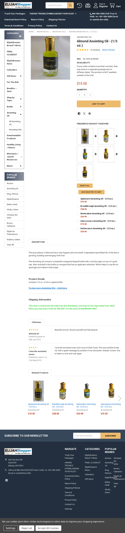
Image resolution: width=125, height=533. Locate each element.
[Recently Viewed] (80, 5)
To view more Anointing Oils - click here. (48, 288)
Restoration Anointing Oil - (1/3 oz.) (97, 213)
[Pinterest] (89, 113)
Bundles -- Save (12, 90)
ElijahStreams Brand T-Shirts (14, 44)
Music (10, 166)
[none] (50, 58)
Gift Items (11, 76)
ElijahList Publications (12, 233)
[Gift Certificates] (88, 5)
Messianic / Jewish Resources (12, 157)
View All (10, 245)
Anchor (10, 183)
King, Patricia (12, 194)
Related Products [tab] (40, 373)
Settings (10, 528)
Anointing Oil (11, 114)
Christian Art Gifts (12, 216)
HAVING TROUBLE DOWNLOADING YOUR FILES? (52, 13)
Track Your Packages (14, 13)
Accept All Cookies (48, 528)
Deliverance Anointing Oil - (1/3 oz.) (97, 228)
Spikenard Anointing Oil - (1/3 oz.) (96, 199)
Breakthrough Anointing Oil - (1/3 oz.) (98, 206)
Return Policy (37, 19)
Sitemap (68, 509)
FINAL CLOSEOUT (12, 53)
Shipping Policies (56, 19)
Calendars (12, 70)
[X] (84, 113)
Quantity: (82, 89)
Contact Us (51, 26)
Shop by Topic (10, 99)
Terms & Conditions (13, 26)
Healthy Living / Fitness (14, 146)
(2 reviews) (95, 50)
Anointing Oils (15, 129)
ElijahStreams (13, 199)
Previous (29, 398)
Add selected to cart (91, 192)
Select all (84, 186)
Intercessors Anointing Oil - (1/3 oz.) (97, 221)
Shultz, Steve (12, 209)
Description (38, 242)
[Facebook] (79, 113)
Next (120, 398)
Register (103, 6)
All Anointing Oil (14, 123)
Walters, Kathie (13, 239)
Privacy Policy (35, 26)
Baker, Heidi (12, 204)
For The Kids (13, 82)
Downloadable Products (14, 137)
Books (10, 107)
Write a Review (108, 50)
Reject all (27, 528)
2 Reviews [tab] (36, 322)
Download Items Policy (15, 19)
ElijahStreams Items (13, 62)
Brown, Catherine (11, 224)
